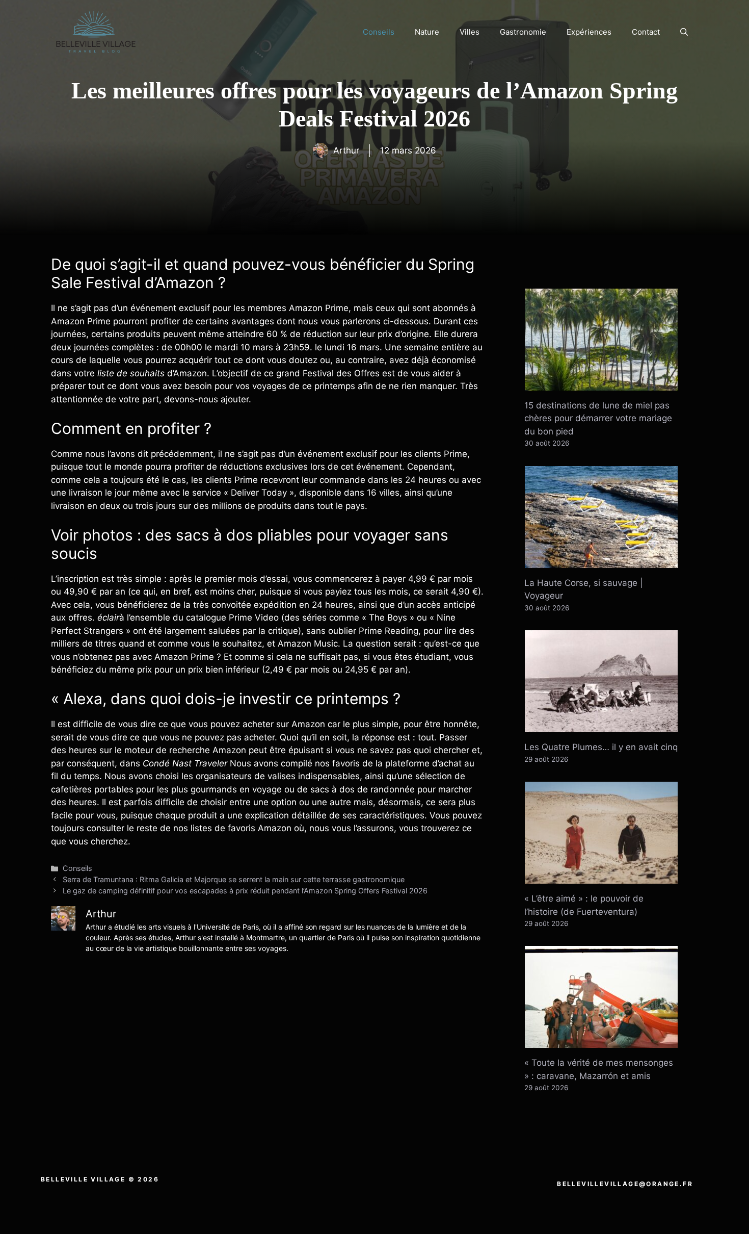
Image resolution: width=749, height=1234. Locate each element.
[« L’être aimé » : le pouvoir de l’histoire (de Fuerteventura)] (601, 877)
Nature (427, 32)
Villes (469, 32)
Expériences (589, 32)
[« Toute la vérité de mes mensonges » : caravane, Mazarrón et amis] (601, 1041)
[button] (684, 32)
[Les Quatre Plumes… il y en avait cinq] (601, 726)
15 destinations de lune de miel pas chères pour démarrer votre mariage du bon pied (598, 418)
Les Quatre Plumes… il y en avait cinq (601, 747)
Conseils (378, 32)
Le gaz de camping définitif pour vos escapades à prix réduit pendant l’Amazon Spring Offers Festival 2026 (245, 890)
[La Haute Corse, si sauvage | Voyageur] (601, 561)
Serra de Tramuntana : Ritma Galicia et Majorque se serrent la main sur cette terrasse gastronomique (234, 879)
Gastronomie (523, 32)
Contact (646, 32)
